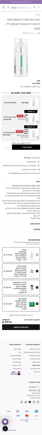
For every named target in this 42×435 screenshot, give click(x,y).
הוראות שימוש (35, 224)
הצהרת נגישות (17, 365)
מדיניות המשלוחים (34, 356)
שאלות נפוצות (36, 362)
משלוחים (37, 229)
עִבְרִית (23, 420)
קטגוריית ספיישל (35, 369)
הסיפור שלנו (17, 349)
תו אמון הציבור (17, 369)
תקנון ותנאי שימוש (15, 356)
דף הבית (38, 15)
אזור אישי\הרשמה (34, 349)
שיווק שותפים (17, 362)
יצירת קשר (37, 372)
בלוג (20, 352)
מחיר (38, 81)
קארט (38, 33)
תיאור (38, 181)
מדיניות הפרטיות (35, 359)
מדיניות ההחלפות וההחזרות (32, 352)
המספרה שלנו (17, 359)
